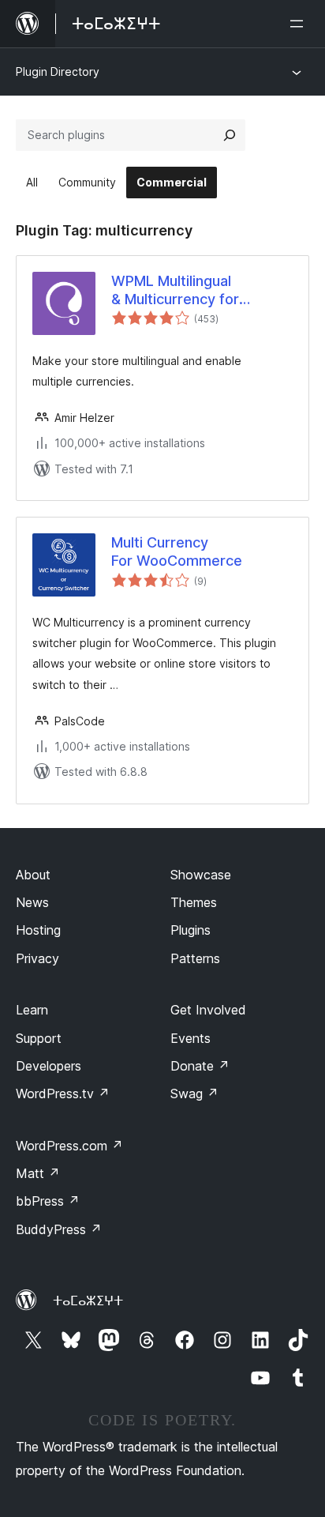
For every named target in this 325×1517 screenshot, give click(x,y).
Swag (194, 1093)
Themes (193, 902)
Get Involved (208, 1010)
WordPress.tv (63, 1093)
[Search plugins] (229, 135)
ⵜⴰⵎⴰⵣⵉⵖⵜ (88, 1300)
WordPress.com (69, 1146)
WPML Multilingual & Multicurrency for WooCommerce (175, 291)
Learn (32, 1010)
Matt (38, 1173)
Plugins (190, 930)
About (33, 875)
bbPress (48, 1201)
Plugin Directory (57, 71)
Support (39, 1038)
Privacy (37, 958)
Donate (200, 1066)
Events (190, 1038)
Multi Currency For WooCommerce (176, 551)
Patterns (195, 958)
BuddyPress (59, 1229)
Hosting (38, 930)
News (32, 902)
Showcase (200, 875)
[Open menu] (300, 23)
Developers (48, 1066)
